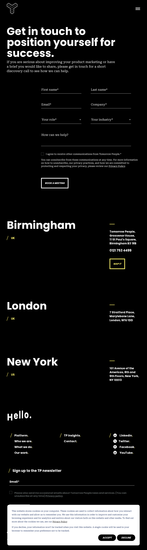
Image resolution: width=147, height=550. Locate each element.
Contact (70, 441)
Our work (21, 453)
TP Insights (72, 435)
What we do (23, 447)
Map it (117, 264)
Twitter (124, 441)
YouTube (126, 453)
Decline (126, 537)
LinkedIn (126, 435)
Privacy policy (54, 496)
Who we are (23, 441)
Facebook (127, 447)
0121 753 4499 (120, 250)
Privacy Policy (60, 521)
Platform (21, 435)
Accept (107, 537)
